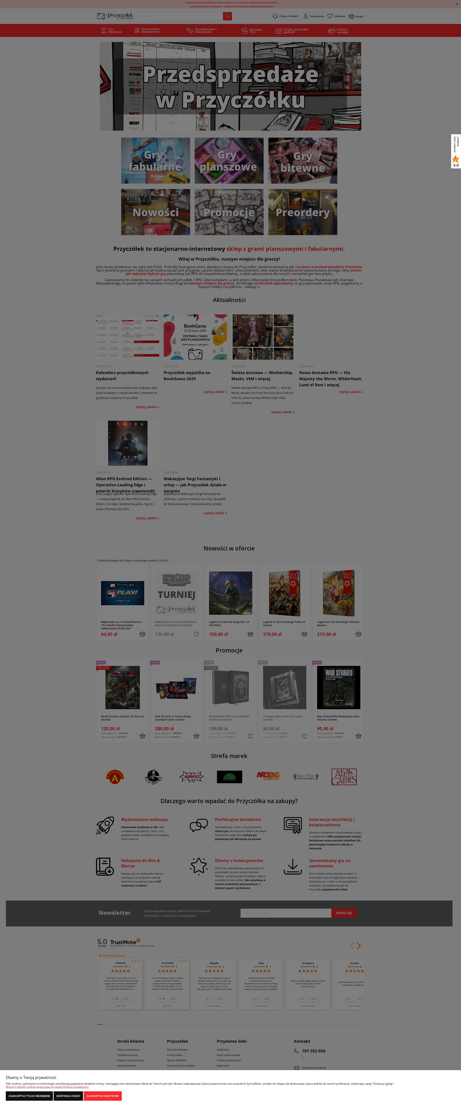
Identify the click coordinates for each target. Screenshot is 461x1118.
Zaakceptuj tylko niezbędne (29, 1096)
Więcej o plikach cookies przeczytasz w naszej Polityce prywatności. (47, 1087)
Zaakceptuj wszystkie (103, 1096)
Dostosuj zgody (68, 1096)
